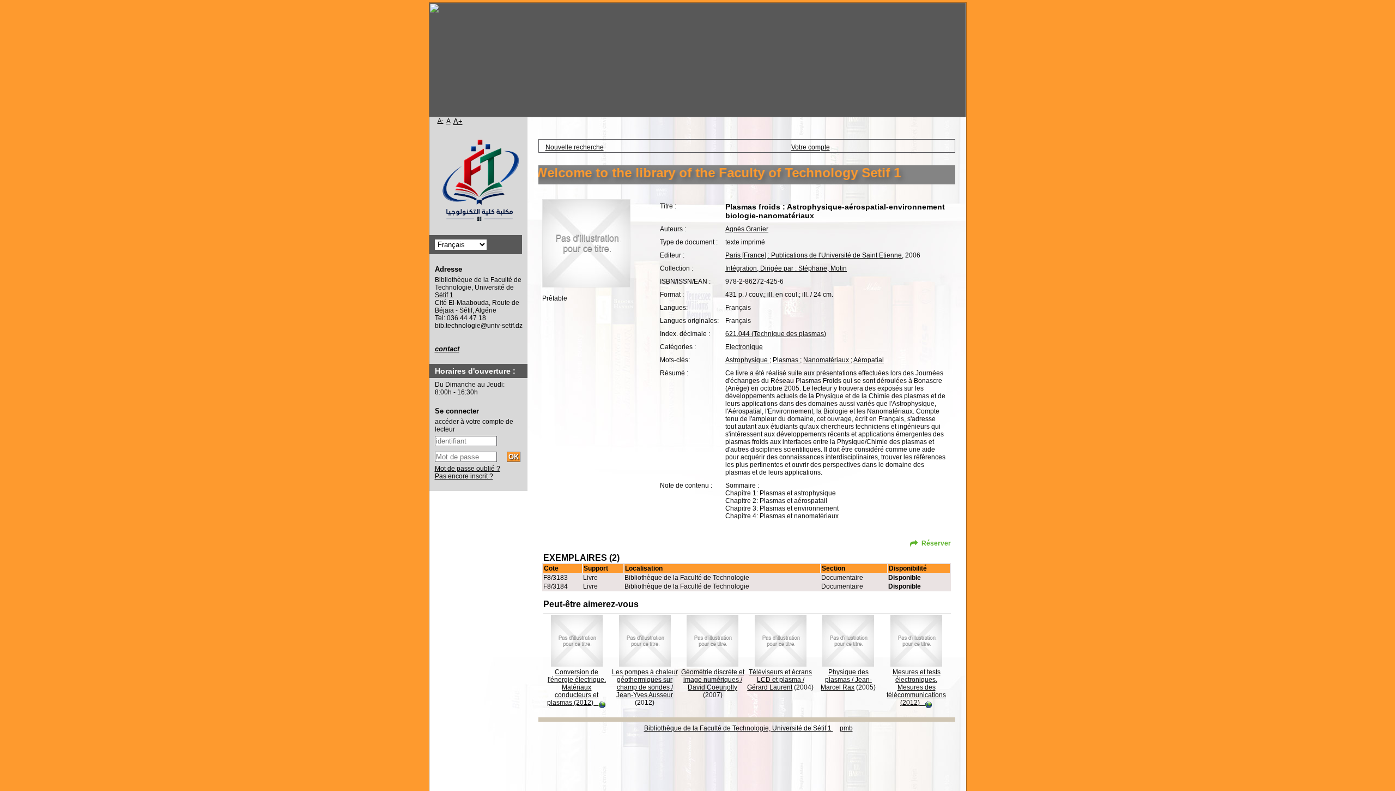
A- (441, 120)
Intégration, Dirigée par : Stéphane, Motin (786, 268)
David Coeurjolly (712, 687)
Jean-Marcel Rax (846, 683)
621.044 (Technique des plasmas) (775, 334)
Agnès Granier (746, 229)
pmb (846, 728)
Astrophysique (747, 360)
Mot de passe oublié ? (467, 468)
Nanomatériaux (827, 360)
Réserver (936, 543)
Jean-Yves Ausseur (644, 695)
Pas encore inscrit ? (464, 476)
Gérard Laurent (769, 687)
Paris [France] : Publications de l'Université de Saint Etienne (813, 255)
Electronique (744, 347)
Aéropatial (868, 360)
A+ (458, 121)
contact (447, 349)
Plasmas (786, 360)
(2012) (576, 687)
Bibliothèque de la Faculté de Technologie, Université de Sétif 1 (738, 728)
